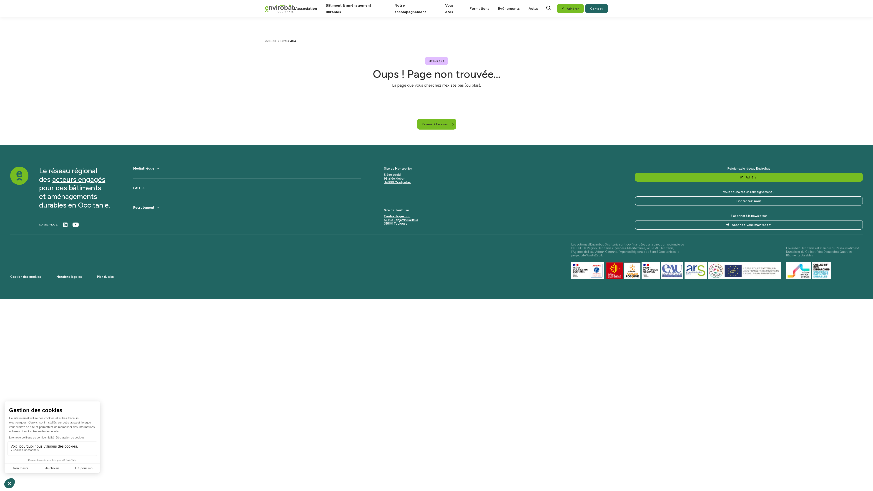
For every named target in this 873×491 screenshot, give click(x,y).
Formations (479, 8)
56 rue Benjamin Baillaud (401, 220)
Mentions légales (69, 276)
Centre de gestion (397, 216)
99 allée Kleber (394, 178)
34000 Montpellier (397, 182)
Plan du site (105, 276)
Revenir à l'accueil (435, 124)
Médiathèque (143, 168)
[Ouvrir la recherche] (548, 8)
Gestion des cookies (25, 276)
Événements (509, 8)
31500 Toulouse (395, 223)
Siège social (392, 174)
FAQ (136, 188)
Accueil (270, 41)
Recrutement (143, 208)
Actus (534, 8)
